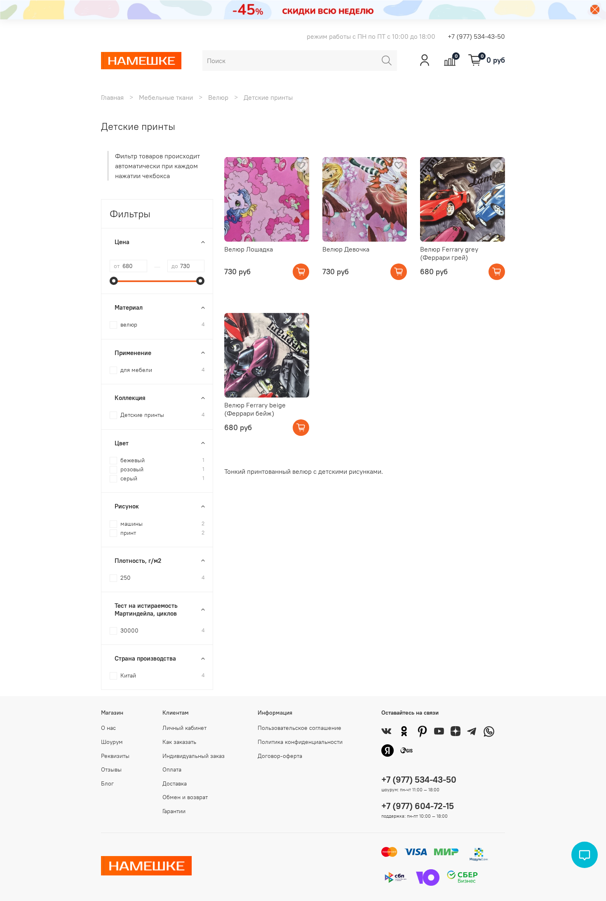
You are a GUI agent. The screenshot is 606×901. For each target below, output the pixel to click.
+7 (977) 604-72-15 (417, 806)
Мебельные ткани (166, 97)
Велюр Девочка (345, 249)
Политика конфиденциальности (300, 742)
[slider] (114, 281)
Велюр (218, 97)
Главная (112, 97)
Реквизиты (115, 756)
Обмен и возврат (185, 797)
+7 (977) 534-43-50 (476, 36)
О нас (108, 728)
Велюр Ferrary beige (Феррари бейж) (255, 409)
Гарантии (174, 811)
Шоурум (112, 742)
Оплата (171, 769)
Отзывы (111, 769)
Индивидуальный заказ (193, 756)
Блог (107, 783)
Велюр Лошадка (248, 249)
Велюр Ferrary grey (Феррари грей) (449, 253)
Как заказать (179, 742)
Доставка (174, 783)
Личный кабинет (184, 728)
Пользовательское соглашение (299, 728)
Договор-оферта (280, 756)
